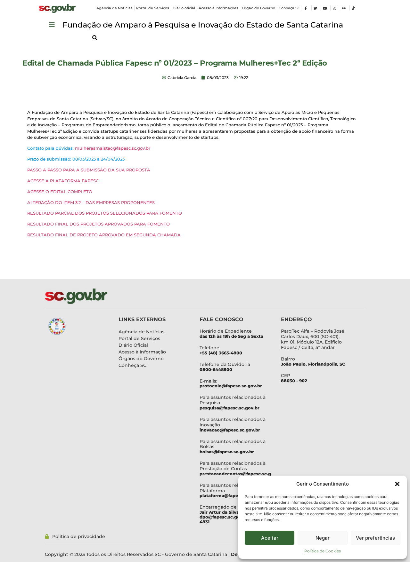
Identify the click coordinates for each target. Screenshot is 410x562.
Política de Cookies (322, 551)
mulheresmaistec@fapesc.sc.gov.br (112, 148)
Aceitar (269, 538)
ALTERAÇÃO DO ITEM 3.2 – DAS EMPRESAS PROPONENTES (91, 202)
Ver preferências (375, 538)
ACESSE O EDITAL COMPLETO (59, 191)
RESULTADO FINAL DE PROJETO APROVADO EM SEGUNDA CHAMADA (104, 234)
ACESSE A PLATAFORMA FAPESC (63, 180)
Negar (323, 538)
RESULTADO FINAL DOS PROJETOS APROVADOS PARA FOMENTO (98, 223)
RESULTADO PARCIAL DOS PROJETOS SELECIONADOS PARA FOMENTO (104, 213)
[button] (397, 484)
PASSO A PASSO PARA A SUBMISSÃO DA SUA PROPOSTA (88, 169)
